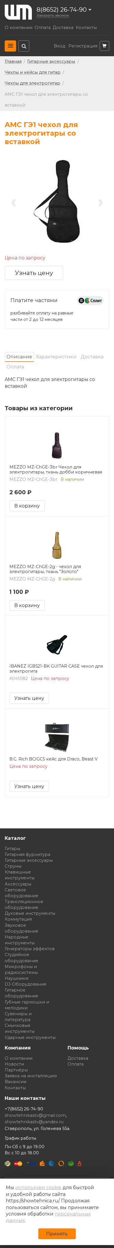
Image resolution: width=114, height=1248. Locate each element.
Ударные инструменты (30, 1037)
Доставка (63, 27)
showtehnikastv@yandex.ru (34, 1121)
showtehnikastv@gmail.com (35, 1115)
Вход (59, 46)
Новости (14, 1064)
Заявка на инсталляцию (31, 1075)
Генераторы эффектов (30, 948)
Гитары (12, 848)
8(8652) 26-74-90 (62, 10)
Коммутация (18, 919)
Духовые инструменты (30, 913)
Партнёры (16, 1070)
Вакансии (15, 1081)
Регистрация (82, 46)
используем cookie (38, 1187)
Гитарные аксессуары (29, 860)
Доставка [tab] (92, 357)
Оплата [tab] (15, 367)
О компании (18, 27)
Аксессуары (18, 884)
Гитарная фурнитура (27, 854)
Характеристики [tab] (56, 357)
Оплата (42, 27)
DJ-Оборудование (25, 984)
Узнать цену (34, 272)
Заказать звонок (53, 15)
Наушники (16, 978)
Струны (13, 866)
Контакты (86, 27)
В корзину (27, 506)
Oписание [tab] (19, 357)
